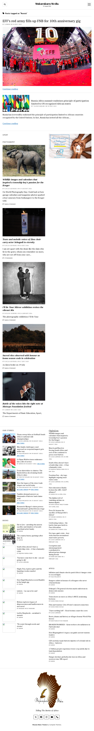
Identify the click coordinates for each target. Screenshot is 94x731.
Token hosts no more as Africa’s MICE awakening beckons (68, 598)
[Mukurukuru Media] (47, 706)
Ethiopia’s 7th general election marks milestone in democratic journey (68, 590)
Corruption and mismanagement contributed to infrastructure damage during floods (57, 550)
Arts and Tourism (22, 489)
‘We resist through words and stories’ (28, 625)
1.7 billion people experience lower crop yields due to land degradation (69, 650)
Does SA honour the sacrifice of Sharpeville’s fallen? (58, 512)
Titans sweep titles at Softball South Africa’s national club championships (31, 436)
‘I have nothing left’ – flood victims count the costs (68, 611)
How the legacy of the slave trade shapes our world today (30, 484)
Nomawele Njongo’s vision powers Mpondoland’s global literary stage (30, 507)
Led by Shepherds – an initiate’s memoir (29, 614)
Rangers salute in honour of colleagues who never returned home (68, 581)
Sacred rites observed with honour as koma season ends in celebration (21, 357)
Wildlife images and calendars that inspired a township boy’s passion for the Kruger (23, 182)
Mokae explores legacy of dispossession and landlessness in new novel (30, 604)
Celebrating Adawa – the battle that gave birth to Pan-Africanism (58, 525)
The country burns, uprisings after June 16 (30, 537)
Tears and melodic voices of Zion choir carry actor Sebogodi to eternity (22, 241)
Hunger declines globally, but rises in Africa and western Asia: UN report (67, 658)
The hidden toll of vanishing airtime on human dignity (56, 500)
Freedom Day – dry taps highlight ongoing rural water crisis (58, 477)
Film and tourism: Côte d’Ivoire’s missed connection (68, 605)
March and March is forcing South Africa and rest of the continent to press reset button (58, 451)
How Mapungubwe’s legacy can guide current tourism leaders (69, 634)
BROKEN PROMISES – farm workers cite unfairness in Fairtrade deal (69, 625)
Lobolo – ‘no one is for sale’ (27, 591)
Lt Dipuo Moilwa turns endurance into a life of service (29, 460)
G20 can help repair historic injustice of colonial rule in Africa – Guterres (69, 642)
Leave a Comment (10, 204)
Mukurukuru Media (47, 3)
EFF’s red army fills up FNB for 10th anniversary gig (42, 21)
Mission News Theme (39, 725)
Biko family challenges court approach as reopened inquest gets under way (30, 449)
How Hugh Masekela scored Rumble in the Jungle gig (31, 581)
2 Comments (8, 258)
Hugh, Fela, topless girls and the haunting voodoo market (29, 570)
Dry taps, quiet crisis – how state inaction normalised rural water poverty (59, 535)
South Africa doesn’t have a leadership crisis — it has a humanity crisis (59, 465)
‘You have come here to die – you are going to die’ (30, 559)
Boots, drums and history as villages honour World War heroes (70, 617)
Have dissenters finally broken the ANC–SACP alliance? (58, 490)
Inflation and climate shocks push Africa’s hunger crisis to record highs (70, 573)
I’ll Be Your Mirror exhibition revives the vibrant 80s (23, 309)
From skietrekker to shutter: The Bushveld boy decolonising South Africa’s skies (29, 472)
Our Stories (20, 443)
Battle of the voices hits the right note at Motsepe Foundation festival (23, 405)
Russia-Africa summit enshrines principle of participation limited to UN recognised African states (60, 102)
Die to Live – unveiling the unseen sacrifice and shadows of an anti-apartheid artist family (29, 527)
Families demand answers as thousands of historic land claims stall (29, 496)
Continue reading (10, 89)
